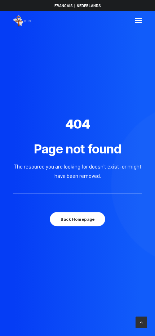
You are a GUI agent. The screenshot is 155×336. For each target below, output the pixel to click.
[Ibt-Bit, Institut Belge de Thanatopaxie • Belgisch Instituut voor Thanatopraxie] (23, 20)
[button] (138, 20)
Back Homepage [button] (77, 219)
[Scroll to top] (141, 321)
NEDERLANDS (89, 5)
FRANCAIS (63, 5)
